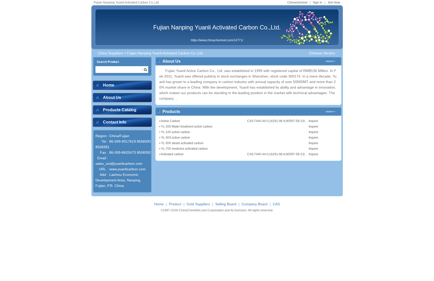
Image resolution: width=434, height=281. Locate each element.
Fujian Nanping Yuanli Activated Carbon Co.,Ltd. (217, 27)
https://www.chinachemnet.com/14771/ (217, 40)
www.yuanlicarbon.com (127, 169)
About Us (112, 97)
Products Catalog (119, 110)
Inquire (313, 121)
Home (108, 85)
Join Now (334, 2)
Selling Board (225, 204)
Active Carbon (170, 121)
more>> (330, 61)
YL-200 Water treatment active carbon (186, 126)
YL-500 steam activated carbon (182, 143)
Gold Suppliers (198, 204)
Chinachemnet (297, 2)
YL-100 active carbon (175, 132)
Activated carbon (172, 154)
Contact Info (114, 122)
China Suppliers (110, 53)
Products (171, 111)
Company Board (254, 204)
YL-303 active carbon (175, 137)
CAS (276, 204)
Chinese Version (322, 53)
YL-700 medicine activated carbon (184, 148)
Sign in (317, 2)
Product (175, 204)
